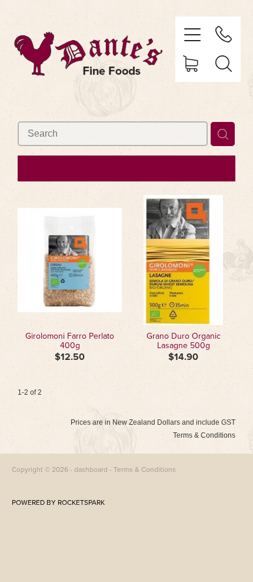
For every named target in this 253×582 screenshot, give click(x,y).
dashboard (91, 469)
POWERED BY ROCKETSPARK (58, 502)
